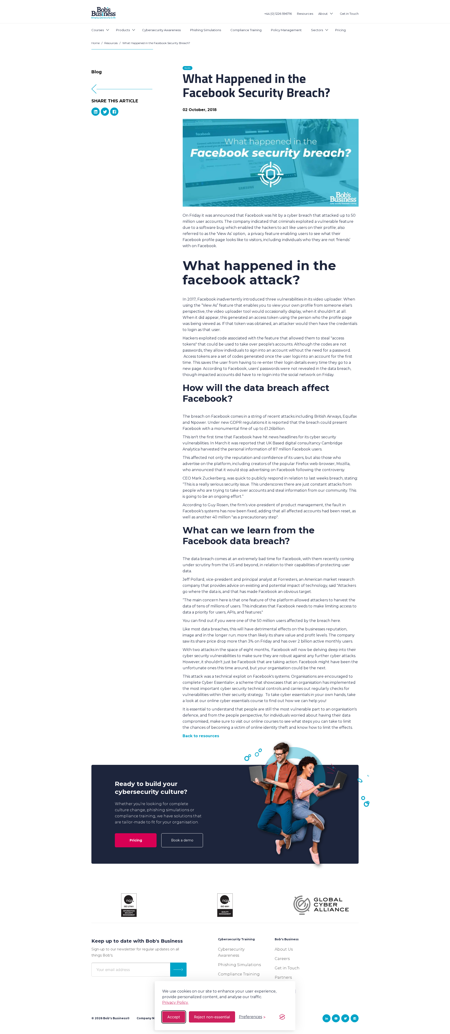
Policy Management (286, 30)
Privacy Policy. (175, 1002)
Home (95, 43)
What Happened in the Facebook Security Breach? (156, 43)
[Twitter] (105, 112)
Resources (305, 13)
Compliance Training (246, 30)
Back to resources (201, 736)
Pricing (340, 30)
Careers (282, 958)
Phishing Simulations (205, 30)
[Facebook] (114, 112)
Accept (173, 1017)
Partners (283, 977)
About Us (284, 949)
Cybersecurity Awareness (161, 30)
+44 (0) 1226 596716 (278, 13)
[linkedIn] (95, 112)
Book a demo (182, 840)
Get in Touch (349, 13)
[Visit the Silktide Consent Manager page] (282, 1017)
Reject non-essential (212, 1017)
